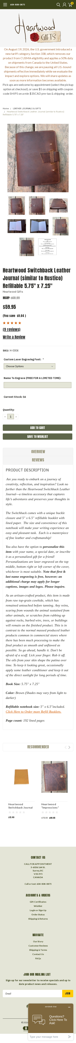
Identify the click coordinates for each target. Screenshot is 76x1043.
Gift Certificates (38, 901)
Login (32, 910)
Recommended (38, 747)
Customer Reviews (38, 945)
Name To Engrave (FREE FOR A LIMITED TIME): (32, 378)
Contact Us (38, 954)
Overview (38, 451)
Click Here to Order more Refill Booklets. (33, 711)
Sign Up (42, 910)
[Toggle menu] (5, 6)
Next (69, 158)
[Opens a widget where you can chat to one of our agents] (51, 1022)
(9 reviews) (11, 329)
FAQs (38, 958)
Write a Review (14, 337)
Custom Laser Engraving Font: (24, 359)
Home (6, 108)
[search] (57, 4)
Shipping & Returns (38, 918)
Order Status (38, 914)
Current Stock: (15, 397)
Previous (6, 158)
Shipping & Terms (38, 950)
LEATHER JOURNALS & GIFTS (27, 108)
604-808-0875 (17, 4)
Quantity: (8, 409)
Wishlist (38, 906)
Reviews (38, 460)
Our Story (38, 941)
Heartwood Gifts (13, 291)
